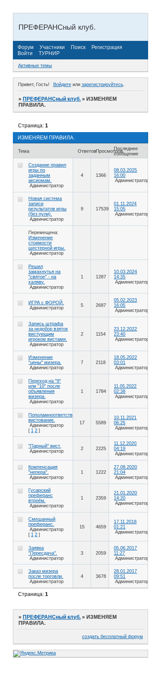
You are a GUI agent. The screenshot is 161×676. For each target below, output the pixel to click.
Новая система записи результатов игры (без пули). (47, 206)
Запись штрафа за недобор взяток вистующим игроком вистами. (48, 331)
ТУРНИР (49, 53)
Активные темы (35, 65)
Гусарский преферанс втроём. (40, 495)
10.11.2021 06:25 (125, 420)
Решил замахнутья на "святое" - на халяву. (44, 274)
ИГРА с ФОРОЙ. (46, 302)
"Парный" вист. (44, 445)
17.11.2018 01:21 (125, 524)
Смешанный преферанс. (41, 521)
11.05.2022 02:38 (125, 388)
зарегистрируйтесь (102, 84)
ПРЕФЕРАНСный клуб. (52, 99)
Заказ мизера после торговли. (45, 573)
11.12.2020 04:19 (125, 446)
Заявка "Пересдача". (42, 550)
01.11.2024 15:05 (125, 206)
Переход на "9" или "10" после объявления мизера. (44, 388)
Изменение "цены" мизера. (44, 360)
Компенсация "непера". (43, 469)
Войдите (62, 84)
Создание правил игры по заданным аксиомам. (47, 172)
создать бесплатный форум (112, 636)
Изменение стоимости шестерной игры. (46, 242)
